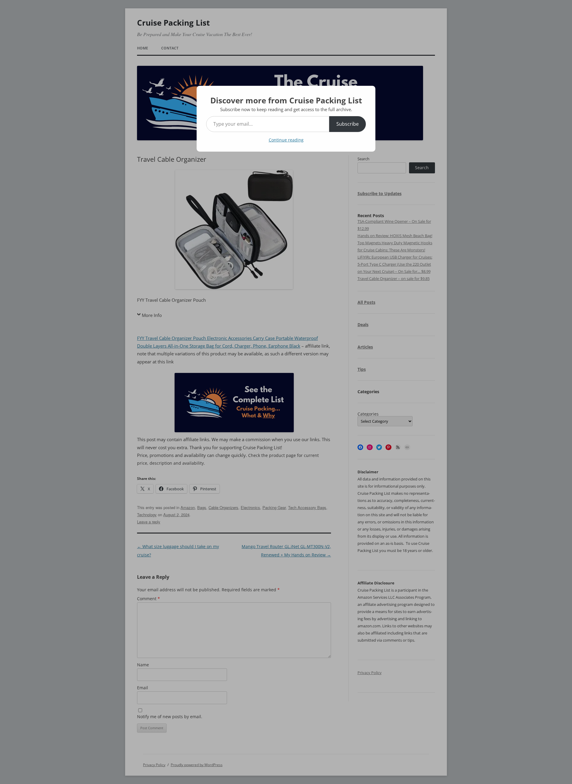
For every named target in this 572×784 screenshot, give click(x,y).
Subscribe (347, 124)
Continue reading (286, 140)
